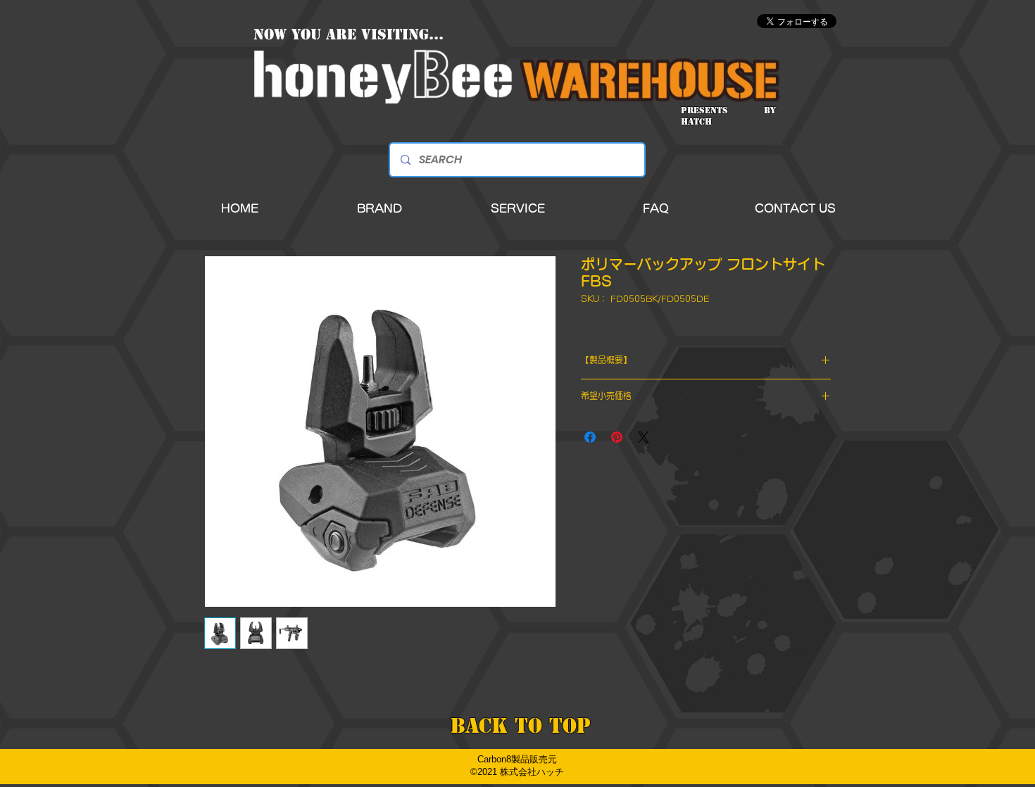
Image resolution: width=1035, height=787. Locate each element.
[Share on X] (643, 437)
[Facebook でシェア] (590, 437)
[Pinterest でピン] (616, 437)
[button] (379, 208)
